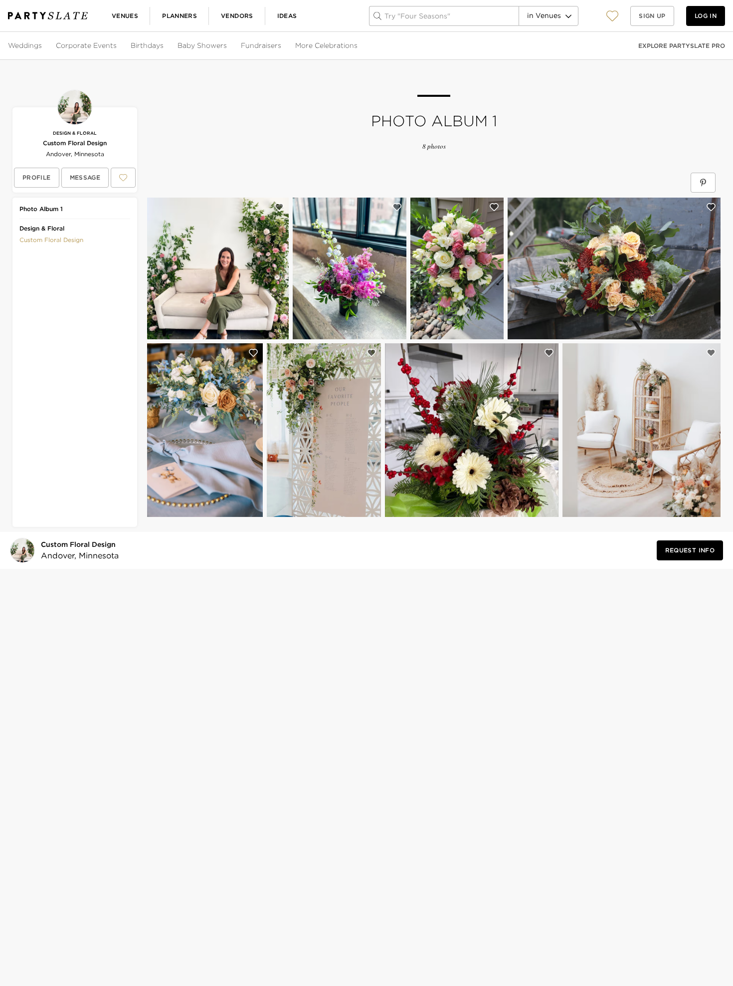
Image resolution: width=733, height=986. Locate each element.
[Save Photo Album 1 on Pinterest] (703, 183)
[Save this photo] (279, 207)
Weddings (25, 45)
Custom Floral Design (75, 143)
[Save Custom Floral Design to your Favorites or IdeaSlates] (123, 178)
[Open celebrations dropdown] (359, 46)
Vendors (237, 15)
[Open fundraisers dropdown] (282, 46)
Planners (179, 15)
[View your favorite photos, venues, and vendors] (612, 16)
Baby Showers (202, 45)
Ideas (287, 15)
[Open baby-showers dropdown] (228, 46)
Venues (125, 15)
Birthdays (147, 45)
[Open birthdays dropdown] (165, 46)
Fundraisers (261, 45)
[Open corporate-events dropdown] (118, 46)
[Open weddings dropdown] (43, 46)
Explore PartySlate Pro (681, 45)
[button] (612, 15)
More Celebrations (326, 45)
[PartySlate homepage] (48, 15)
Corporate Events (86, 45)
